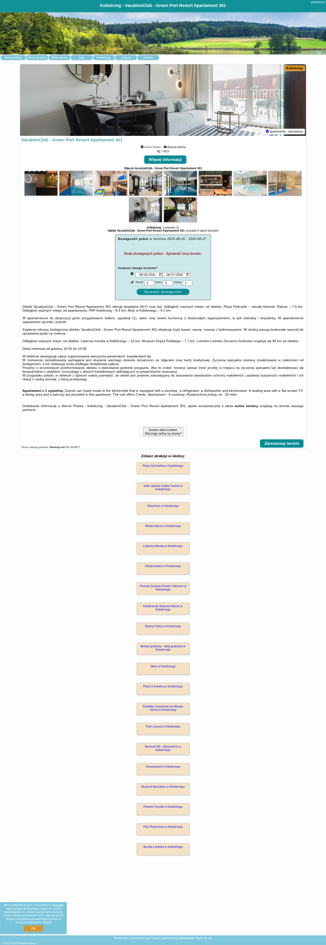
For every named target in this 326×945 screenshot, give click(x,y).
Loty (81, 57)
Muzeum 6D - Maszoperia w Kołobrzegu (163, 748)
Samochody (104, 57)
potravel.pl (318, 2)
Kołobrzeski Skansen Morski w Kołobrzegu (163, 608)
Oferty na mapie (37, 57)
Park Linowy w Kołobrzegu (163, 726)
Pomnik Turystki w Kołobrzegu (163, 806)
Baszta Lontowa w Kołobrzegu (163, 847)
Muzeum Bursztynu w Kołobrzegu (163, 786)
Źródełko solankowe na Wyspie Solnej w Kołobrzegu (163, 708)
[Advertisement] (163, 900)
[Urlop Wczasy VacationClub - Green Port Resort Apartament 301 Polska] (41, 194)
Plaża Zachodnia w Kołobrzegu (163, 465)
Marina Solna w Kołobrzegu (163, 626)
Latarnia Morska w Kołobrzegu (163, 546)
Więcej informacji (165, 159)
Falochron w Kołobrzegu (163, 506)
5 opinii (202, 230)
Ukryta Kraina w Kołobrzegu (163, 566)
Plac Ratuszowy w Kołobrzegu (163, 826)
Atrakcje (126, 57)
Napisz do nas (203, 938)
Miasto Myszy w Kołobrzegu (163, 526)
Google (58, 905)
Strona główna (13, 57)
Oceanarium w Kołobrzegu (163, 766)
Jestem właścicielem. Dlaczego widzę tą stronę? (163, 431)
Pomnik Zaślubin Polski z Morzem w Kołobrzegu (163, 587)
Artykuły (148, 57)
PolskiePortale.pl (27, 943)
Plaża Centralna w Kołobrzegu (163, 686)
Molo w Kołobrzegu (163, 666)
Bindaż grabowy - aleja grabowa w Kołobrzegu (163, 648)
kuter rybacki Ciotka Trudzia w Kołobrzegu (163, 487)
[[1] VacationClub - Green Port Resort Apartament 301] (163, 100)
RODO (47, 922)
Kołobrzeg (294, 68)
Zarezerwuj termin (281, 443)
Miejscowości (60, 57)
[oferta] (267, 131)
